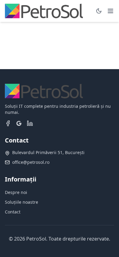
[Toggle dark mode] (98, 10)
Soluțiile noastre (21, 202)
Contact (12, 212)
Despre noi (16, 192)
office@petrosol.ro (30, 162)
